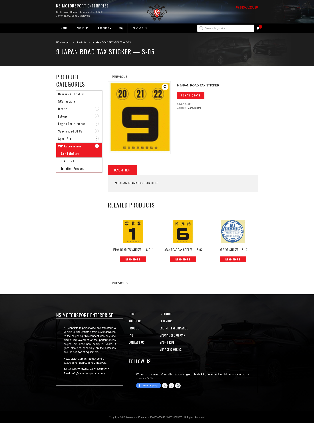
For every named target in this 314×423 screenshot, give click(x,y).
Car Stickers (194, 107)
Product (103, 28)
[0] (258, 28)
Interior (63, 108)
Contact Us (139, 28)
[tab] (122, 170)
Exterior (63, 116)
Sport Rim (65, 138)
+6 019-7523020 (247, 7)
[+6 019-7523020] (165, 385)
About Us (82, 28)
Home (64, 28)
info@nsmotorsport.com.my (88, 373)
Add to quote (190, 95)
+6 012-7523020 (99, 369)
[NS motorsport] (171, 385)
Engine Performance (72, 123)
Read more (132, 259)
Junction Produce (72, 168)
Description (122, 170)
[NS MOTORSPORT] (178, 385)
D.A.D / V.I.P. (69, 161)
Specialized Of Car (71, 131)
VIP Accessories (70, 146)
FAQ (121, 28)
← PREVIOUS (118, 76)
